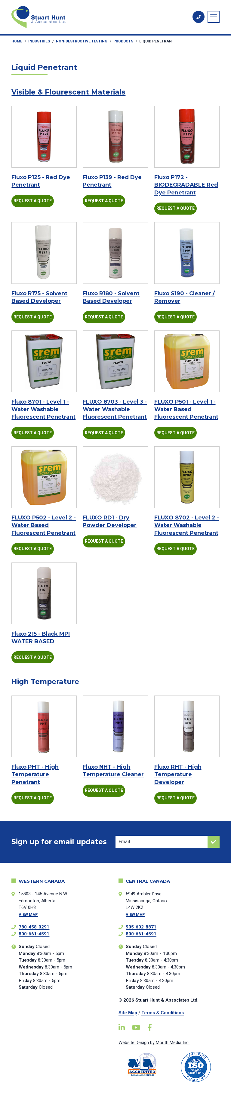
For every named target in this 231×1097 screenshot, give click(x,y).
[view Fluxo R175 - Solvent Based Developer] (44, 252)
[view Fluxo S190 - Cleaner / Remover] (187, 252)
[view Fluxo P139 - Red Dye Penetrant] (115, 136)
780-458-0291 (34, 927)
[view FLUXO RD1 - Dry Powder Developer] (115, 477)
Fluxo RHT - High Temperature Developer (178, 774)
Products (123, 41)
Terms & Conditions (162, 1012)
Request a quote (33, 200)
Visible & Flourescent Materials (68, 92)
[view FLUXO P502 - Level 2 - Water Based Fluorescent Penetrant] (44, 477)
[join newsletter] (214, 842)
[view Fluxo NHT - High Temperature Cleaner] (115, 726)
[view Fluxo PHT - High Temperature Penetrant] (44, 726)
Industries (39, 41)
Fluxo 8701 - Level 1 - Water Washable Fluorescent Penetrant (43, 409)
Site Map (128, 1012)
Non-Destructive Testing (81, 41)
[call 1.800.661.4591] (198, 17)
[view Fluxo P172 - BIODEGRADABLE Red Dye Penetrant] (187, 136)
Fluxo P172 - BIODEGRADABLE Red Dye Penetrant (186, 185)
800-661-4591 (34, 934)
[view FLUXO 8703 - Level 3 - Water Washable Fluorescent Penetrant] (115, 361)
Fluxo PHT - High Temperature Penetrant (35, 774)
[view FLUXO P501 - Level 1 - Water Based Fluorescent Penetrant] (187, 361)
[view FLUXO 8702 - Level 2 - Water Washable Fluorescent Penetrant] (187, 477)
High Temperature (45, 681)
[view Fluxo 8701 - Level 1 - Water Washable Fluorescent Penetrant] (44, 361)
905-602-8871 (141, 927)
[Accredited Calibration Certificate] (142, 1064)
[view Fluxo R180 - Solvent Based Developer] (115, 252)
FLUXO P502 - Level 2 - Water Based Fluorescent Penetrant (43, 525)
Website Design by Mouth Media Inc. (154, 1042)
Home (16, 41)
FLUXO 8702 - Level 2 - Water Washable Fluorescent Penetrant (186, 525)
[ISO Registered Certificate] (196, 1067)
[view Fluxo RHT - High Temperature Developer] (187, 726)
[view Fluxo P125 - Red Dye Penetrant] (44, 136)
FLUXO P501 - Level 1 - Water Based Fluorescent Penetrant (186, 409)
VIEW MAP (28, 914)
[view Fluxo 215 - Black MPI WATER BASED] (44, 593)
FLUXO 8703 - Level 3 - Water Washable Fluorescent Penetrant (115, 409)
